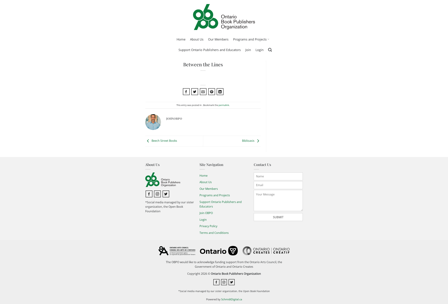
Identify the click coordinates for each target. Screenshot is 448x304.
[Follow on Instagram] (157, 194)
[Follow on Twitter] (166, 194)
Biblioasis (248, 141)
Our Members (218, 39)
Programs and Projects (250, 39)
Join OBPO (206, 213)
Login (259, 50)
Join (248, 50)
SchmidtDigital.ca (231, 299)
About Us (197, 39)
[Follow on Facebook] (149, 194)
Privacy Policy (208, 226)
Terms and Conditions (214, 233)
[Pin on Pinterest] (211, 91)
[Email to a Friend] (203, 91)
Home (181, 39)
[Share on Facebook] (186, 91)
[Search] (270, 50)
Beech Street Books (164, 141)
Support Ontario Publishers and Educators (209, 50)
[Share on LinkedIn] (220, 91)
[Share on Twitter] (194, 91)
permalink (224, 105)
